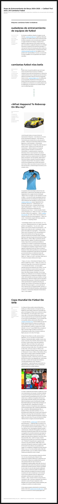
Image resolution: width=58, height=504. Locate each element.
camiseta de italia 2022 (31, 36)
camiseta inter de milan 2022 (36, 488)
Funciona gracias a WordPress (40, 498)
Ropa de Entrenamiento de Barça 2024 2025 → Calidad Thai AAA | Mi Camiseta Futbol (19, 498)
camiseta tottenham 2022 (27, 321)
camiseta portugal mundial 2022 (28, 51)
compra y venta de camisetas (15, 118)
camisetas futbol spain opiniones (14, 40)
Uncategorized (14, 36)
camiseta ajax (34, 421)
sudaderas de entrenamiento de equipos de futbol (28, 29)
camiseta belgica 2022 (34, 78)
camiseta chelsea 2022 (26, 202)
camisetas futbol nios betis (27, 64)
